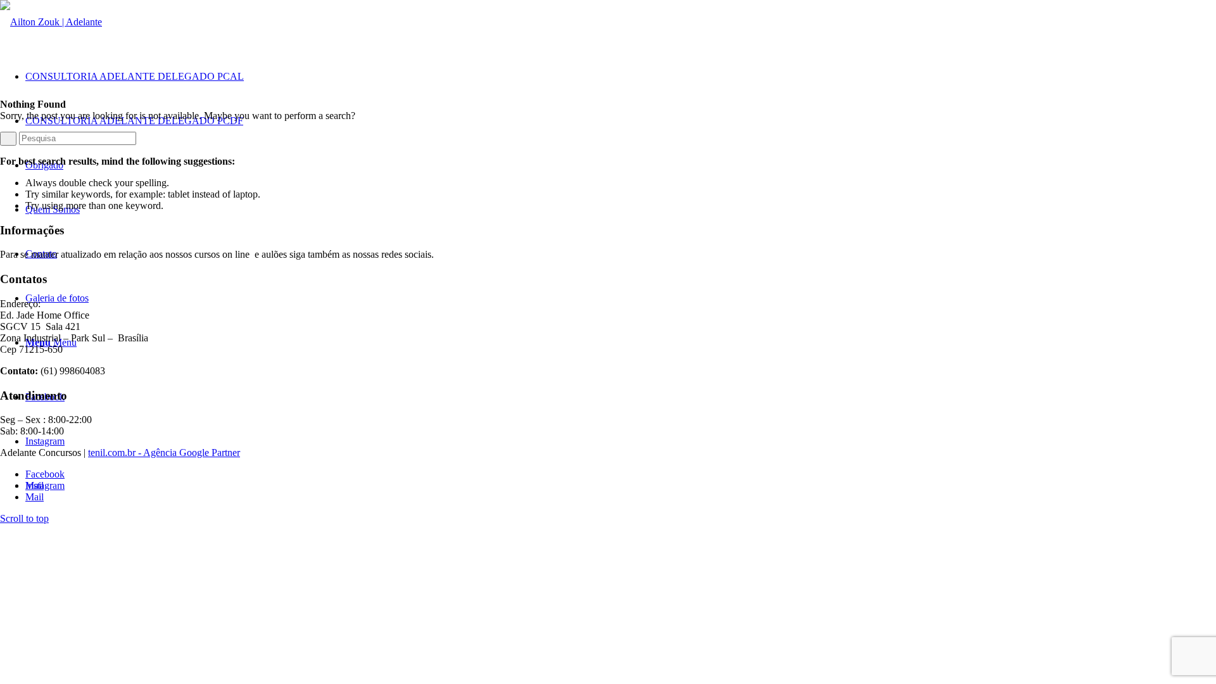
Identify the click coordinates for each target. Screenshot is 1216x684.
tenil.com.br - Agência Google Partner (164, 452)
